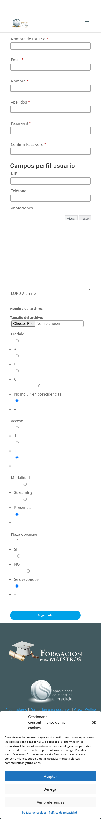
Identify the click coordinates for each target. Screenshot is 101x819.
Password (21, 123)
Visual (71, 218)
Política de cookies (34, 813)
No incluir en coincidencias (38, 394)
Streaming (23, 492)
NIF (14, 173)
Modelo (17, 334)
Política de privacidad (63, 813)
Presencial (23, 507)
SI (15, 549)
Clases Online (85, 709)
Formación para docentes (50, 709)
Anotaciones (22, 208)
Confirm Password (29, 144)
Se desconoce (26, 579)
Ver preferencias (50, 802)
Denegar (50, 789)
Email (17, 59)
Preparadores (16, 709)
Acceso (17, 420)
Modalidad (20, 477)
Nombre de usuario (30, 39)
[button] (94, 722)
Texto (85, 218)
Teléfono (19, 190)
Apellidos (20, 102)
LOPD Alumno (23, 293)
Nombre (20, 81)
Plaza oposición (25, 534)
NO (17, 564)
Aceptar (50, 776)
